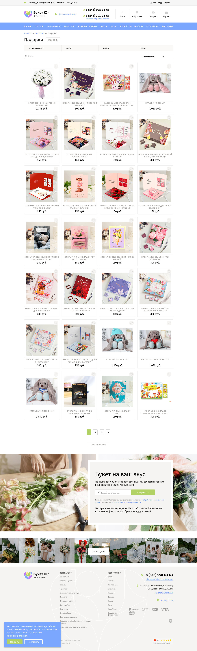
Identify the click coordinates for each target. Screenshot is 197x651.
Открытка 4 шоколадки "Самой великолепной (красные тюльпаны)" (117, 206)
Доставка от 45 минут (68, 14)
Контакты (167, 26)
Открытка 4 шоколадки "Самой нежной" (117, 258)
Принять (14, 641)
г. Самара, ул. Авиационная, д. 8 (41, 2)
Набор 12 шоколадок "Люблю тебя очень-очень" (80, 309)
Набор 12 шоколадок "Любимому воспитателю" (155, 412)
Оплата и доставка (67, 581)
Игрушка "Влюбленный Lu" (155, 359)
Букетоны (69, 26)
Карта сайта (65, 605)
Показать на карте (164, 592)
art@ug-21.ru (167, 600)
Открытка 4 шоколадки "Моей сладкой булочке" (79, 206)
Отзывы (63, 585)
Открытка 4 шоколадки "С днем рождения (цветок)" (42, 155)
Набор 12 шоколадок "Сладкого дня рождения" (42, 309)
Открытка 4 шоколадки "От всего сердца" (80, 258)
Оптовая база (65, 613)
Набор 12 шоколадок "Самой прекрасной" (41, 360)
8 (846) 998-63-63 (97, 9)
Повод (103, 26)
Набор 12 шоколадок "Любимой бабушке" (79, 104)
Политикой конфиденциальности (126, 502)
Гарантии (63, 589)
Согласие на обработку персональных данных (75, 622)
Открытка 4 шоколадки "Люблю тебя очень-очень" (41, 258)
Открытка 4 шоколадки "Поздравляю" (79, 155)
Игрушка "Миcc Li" (155, 103)
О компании (152, 26)
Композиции (53, 26)
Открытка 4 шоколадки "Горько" (117, 412)
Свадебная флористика (113, 614)
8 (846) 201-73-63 (97, 15)
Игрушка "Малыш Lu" (117, 359)
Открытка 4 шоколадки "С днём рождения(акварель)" (79, 360)
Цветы (27, 26)
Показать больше (98, 444)
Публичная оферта (67, 601)
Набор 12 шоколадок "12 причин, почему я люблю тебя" (117, 104)
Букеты (39, 26)
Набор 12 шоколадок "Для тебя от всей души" (117, 309)
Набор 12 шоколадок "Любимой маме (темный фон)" (155, 155)
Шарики (93, 26)
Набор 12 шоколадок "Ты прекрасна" (155, 258)
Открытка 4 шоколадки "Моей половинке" (155, 206)
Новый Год (126, 26)
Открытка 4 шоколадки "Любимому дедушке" (79, 412)
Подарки (82, 26)
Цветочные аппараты (68, 617)
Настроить (33, 641)
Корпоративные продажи (70, 593)
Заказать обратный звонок (97, 18)
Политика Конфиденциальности (73, 627)
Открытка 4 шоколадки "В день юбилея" (117, 155)
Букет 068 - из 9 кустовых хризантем (41, 104)
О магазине (64, 577)
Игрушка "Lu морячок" (42, 411)
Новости (63, 597)
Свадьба (138, 26)
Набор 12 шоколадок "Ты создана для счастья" (155, 309)
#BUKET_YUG (98, 551)
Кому (113, 26)
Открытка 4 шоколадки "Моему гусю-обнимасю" (42, 206)
